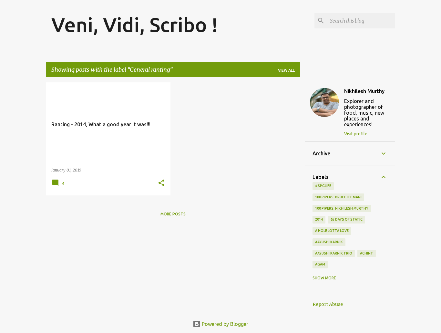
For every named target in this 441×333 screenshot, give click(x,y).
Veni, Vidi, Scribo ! (134, 24)
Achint (366, 253)
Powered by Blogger (224, 324)
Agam (320, 264)
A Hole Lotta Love (332, 231)
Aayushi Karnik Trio (333, 253)
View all (286, 70)
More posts (173, 214)
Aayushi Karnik (329, 242)
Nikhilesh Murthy (364, 91)
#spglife (323, 186)
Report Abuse (328, 304)
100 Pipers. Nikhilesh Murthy (341, 208)
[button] (161, 183)
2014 (319, 219)
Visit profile (355, 133)
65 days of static (347, 219)
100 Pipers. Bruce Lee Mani (338, 197)
